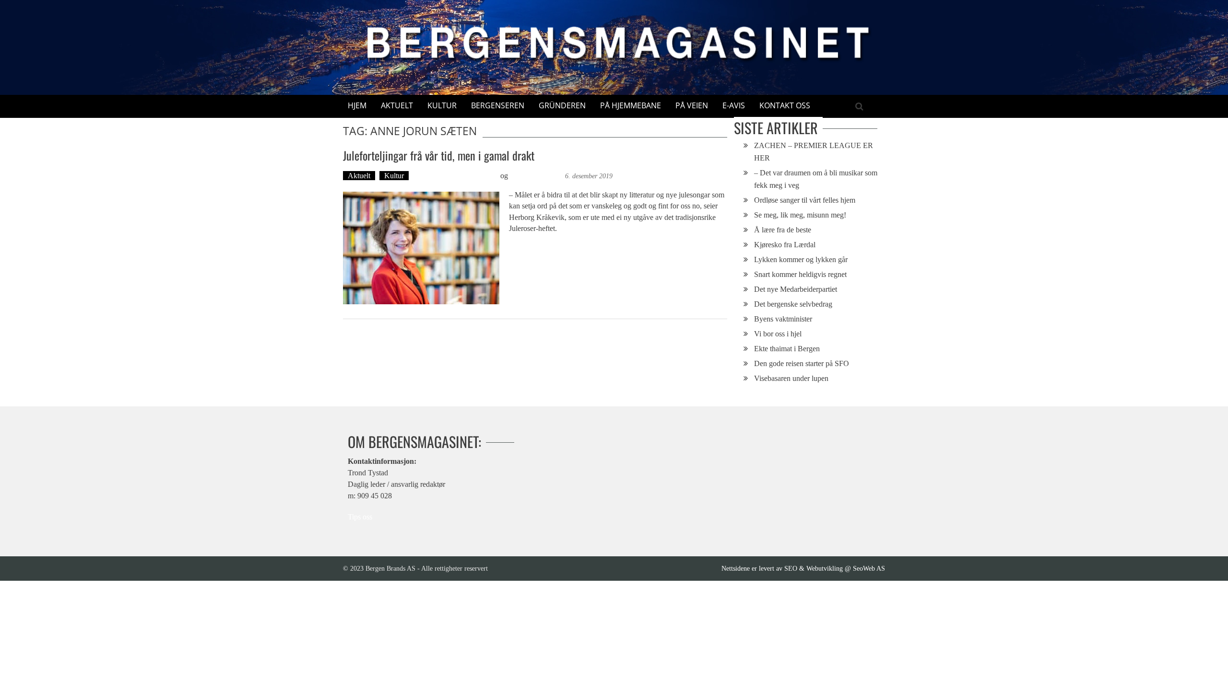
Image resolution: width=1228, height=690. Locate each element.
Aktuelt (397, 105)
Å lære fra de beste (782, 230)
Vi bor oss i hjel (778, 334)
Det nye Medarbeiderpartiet (795, 289)
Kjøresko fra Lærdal (784, 245)
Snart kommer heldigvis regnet (800, 274)
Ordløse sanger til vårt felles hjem (804, 200)
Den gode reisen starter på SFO (801, 363)
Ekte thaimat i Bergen (787, 349)
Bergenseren (497, 105)
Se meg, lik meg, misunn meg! (800, 215)
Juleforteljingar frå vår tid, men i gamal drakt (438, 155)
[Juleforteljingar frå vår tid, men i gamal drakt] (421, 248)
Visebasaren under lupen (791, 378)
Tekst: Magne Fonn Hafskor (455, 176)
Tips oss (360, 517)
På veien (691, 105)
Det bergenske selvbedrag (793, 304)
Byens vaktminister (783, 319)
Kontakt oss (784, 105)
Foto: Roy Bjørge (536, 176)
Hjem (357, 105)
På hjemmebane (630, 105)
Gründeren (562, 105)
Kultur (442, 105)
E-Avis (733, 105)
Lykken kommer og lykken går (801, 259)
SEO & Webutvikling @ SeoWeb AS (834, 568)
